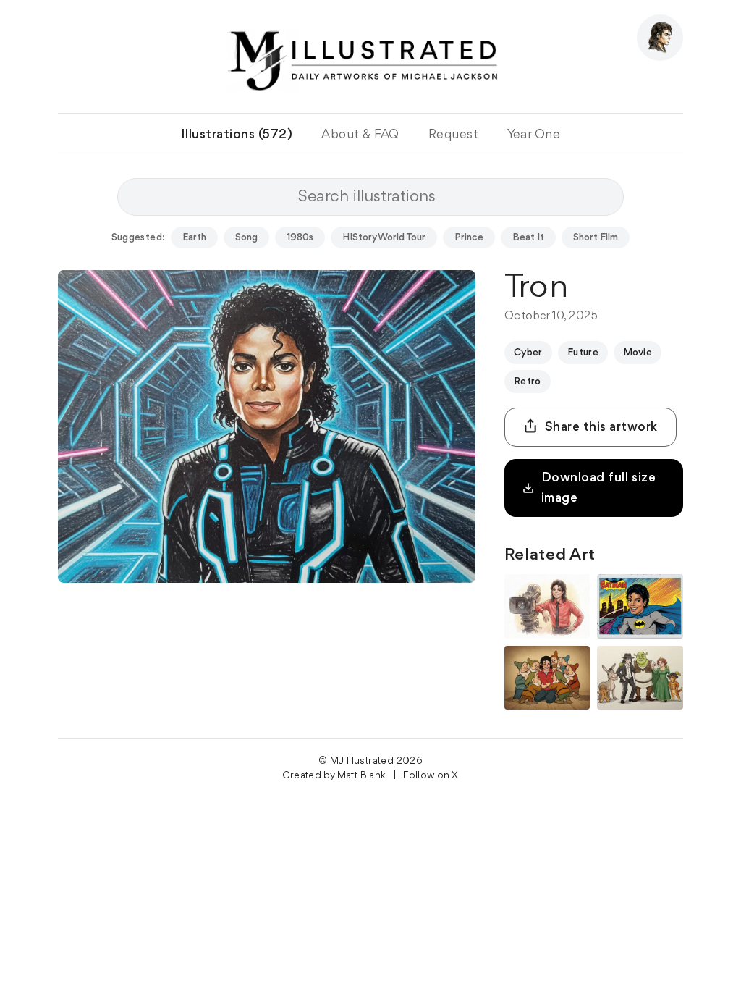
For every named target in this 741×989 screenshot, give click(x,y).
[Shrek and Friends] (640, 678)
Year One (533, 134)
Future (582, 353)
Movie (637, 353)
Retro (527, 381)
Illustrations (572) (237, 134)
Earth (194, 237)
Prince (468, 237)
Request (453, 134)
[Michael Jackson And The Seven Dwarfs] (547, 678)
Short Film (595, 237)
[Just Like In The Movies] (547, 606)
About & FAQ (360, 134)
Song (246, 237)
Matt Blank (361, 775)
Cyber (528, 353)
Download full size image (598, 488)
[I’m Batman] (640, 606)
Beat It (528, 237)
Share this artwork (601, 427)
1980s (300, 237)
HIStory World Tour (383, 237)
